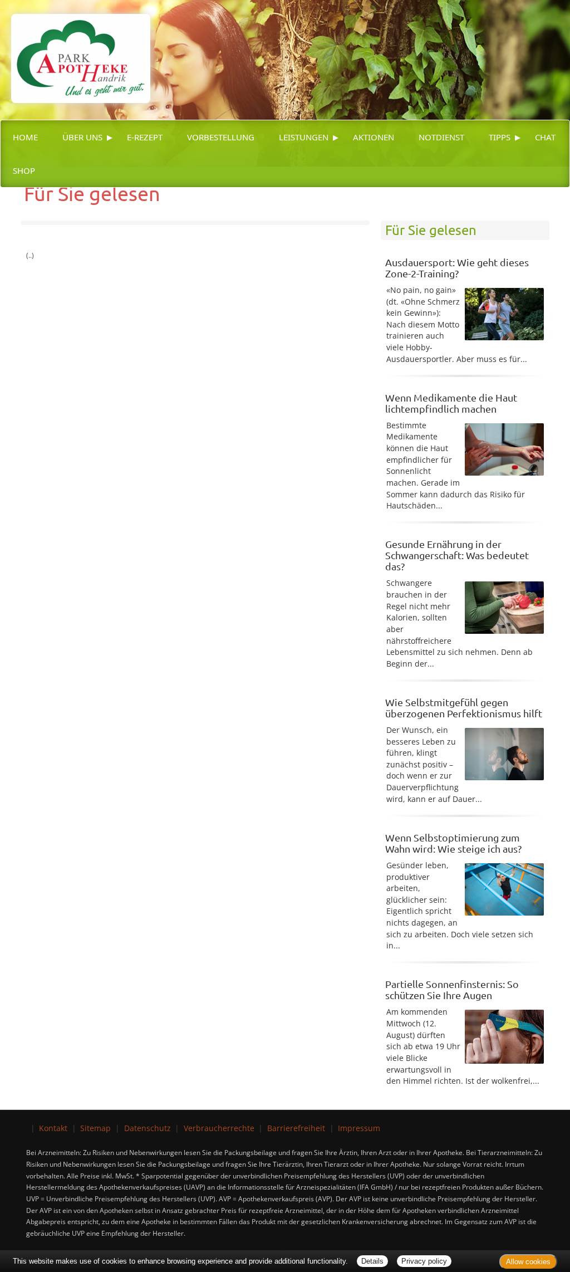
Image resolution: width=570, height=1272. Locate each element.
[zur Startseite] (75, 50)
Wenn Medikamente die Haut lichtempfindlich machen (451, 403)
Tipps (499, 137)
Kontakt (53, 1128)
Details (372, 1261)
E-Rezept (145, 137)
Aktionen (373, 137)
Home (25, 137)
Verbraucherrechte (219, 1128)
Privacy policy (424, 1261)
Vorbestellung (220, 137)
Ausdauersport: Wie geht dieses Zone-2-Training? (457, 267)
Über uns (82, 137)
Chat (545, 137)
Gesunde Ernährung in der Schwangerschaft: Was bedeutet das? (457, 555)
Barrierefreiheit (296, 1128)
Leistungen (303, 137)
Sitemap (95, 1128)
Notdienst (441, 137)
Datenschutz (147, 1128)
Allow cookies (528, 1262)
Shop (24, 170)
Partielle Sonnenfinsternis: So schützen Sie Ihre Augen (452, 989)
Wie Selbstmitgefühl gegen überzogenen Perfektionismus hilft (463, 707)
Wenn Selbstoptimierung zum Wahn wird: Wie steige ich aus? (453, 842)
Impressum (359, 1128)
